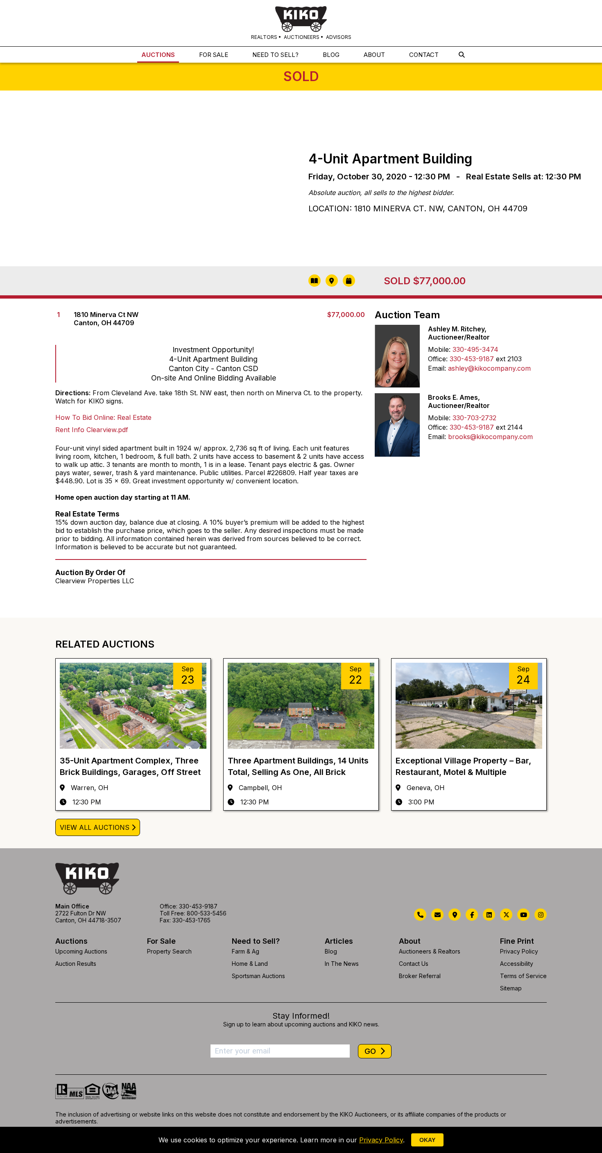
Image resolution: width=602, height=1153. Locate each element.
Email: (437, 368)
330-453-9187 (472, 359)
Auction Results (75, 963)
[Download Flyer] (314, 280)
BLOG (331, 55)
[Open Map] (332, 280)
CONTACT (424, 55)
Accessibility (516, 963)
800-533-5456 (206, 913)
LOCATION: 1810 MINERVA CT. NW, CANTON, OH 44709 (417, 208)
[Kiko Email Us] (437, 914)
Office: (438, 359)
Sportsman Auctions (258, 975)
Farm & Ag (245, 951)
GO (371, 1051)
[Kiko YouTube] (523, 914)
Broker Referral (420, 975)
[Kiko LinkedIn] (489, 914)
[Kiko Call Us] (420, 914)
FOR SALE (213, 55)
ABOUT (374, 55)
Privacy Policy (519, 951)
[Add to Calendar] (349, 280)
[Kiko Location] (454, 914)
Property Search (169, 951)
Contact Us (413, 963)
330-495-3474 (475, 349)
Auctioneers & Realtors (429, 951)
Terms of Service (523, 975)
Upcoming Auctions (81, 951)
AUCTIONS (158, 55)
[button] (462, 55)
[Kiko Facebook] (472, 914)
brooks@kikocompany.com (490, 437)
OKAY (427, 1140)
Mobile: (439, 349)
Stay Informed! (301, 1016)
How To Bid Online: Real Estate (103, 417)
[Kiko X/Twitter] (506, 914)
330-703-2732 (474, 418)
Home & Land (250, 963)
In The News (342, 963)
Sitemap (511, 988)
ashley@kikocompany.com (489, 368)
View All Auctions (94, 827)
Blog (331, 951)
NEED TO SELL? (275, 55)
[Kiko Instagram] (540, 914)
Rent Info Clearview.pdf (91, 430)
